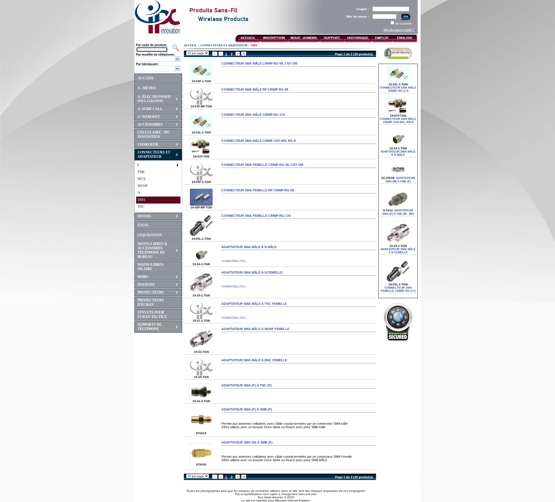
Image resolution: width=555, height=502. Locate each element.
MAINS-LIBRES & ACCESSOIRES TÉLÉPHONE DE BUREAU (152, 250)
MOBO (143, 277)
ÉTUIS (143, 225)
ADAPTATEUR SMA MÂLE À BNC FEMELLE (254, 360)
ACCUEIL (146, 78)
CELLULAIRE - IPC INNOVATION (154, 134)
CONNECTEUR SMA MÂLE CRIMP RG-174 (253, 114)
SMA (141, 200)
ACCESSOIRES (150, 124)
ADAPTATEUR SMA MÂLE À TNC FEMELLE (254, 303)
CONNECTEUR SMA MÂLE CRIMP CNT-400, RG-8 (258, 140)
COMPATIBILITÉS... (234, 261)
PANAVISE (146, 285)
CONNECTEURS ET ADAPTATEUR (154, 154)
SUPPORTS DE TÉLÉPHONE (150, 327)
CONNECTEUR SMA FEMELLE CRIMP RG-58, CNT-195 (262, 164)
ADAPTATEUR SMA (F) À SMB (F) (246, 409)
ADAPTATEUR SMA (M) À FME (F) (400, 179)
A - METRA (147, 88)
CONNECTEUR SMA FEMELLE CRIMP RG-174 (256, 215)
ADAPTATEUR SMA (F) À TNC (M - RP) (398, 212)
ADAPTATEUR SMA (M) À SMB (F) (247, 442)
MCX (142, 179)
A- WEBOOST (149, 117)
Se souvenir (403, 23)
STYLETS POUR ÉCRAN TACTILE (152, 314)
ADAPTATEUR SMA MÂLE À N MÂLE (249, 247)
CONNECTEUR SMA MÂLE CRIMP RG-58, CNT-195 (259, 63)
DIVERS (144, 216)
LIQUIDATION (150, 235)
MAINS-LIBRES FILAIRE (151, 267)
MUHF (143, 186)
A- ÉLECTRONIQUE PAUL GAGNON (154, 99)
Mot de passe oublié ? (399, 30)
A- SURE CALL (150, 109)
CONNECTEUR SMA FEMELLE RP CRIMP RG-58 (257, 190)
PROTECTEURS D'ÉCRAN (151, 302)
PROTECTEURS (151, 292)
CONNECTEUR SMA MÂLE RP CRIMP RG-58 (254, 89)
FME (141, 172)
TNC (141, 207)
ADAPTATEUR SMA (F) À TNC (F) (246, 385)
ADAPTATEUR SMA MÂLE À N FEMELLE (251, 272)
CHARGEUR (148, 144)
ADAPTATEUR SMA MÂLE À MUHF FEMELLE (255, 329)
